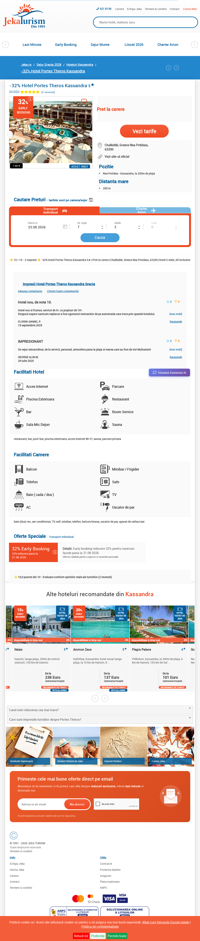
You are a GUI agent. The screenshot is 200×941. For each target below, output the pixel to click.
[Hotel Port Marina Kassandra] (168, 67)
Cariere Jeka (158, 761)
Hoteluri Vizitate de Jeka (70, 761)
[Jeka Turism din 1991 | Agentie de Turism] (24, 26)
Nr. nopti (82, 223)
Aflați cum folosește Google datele (165, 922)
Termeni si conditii (21, 851)
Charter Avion (167, 44)
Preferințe (97, 936)
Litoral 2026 (134, 44)
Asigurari (105, 876)
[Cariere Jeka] (170, 747)
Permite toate (117, 936)
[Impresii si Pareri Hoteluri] (123, 747)
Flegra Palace (159, 649)
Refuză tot (81, 936)
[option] (32, 44)
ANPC (103, 887)
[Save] (91, 199)
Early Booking (66, 44)
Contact (174, 9)
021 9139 (105, 8)
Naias (41, 649)
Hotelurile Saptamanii (21, 761)
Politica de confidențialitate (100, 926)
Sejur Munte (100, 44)
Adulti (117, 223)
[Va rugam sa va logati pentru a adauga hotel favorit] (84, 101)
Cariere (119, 9)
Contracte (106, 863)
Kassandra (139, 594)
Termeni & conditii (156, 9)
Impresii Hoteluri (112, 761)
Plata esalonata (110, 881)
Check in (32, 223)
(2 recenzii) (48, 92)
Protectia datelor (110, 870)
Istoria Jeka (17, 870)
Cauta (100, 237)
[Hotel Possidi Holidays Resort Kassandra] (176, 67)
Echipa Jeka (134, 9)
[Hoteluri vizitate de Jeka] (76, 747)
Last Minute (32, 44)
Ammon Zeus (100, 649)
